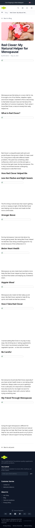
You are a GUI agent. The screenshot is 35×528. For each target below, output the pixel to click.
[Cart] (22, 8)
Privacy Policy (7, 502)
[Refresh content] (33, 521)
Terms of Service (17, 526)
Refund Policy (28, 526)
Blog (6, 12)
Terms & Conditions (9, 500)
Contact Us (6, 485)
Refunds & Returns (8, 487)
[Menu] (32, 8)
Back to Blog (8, 18)
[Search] (18, 8)
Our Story (6, 495)
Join (31, 473)
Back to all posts (9, 447)
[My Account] (27, 8)
